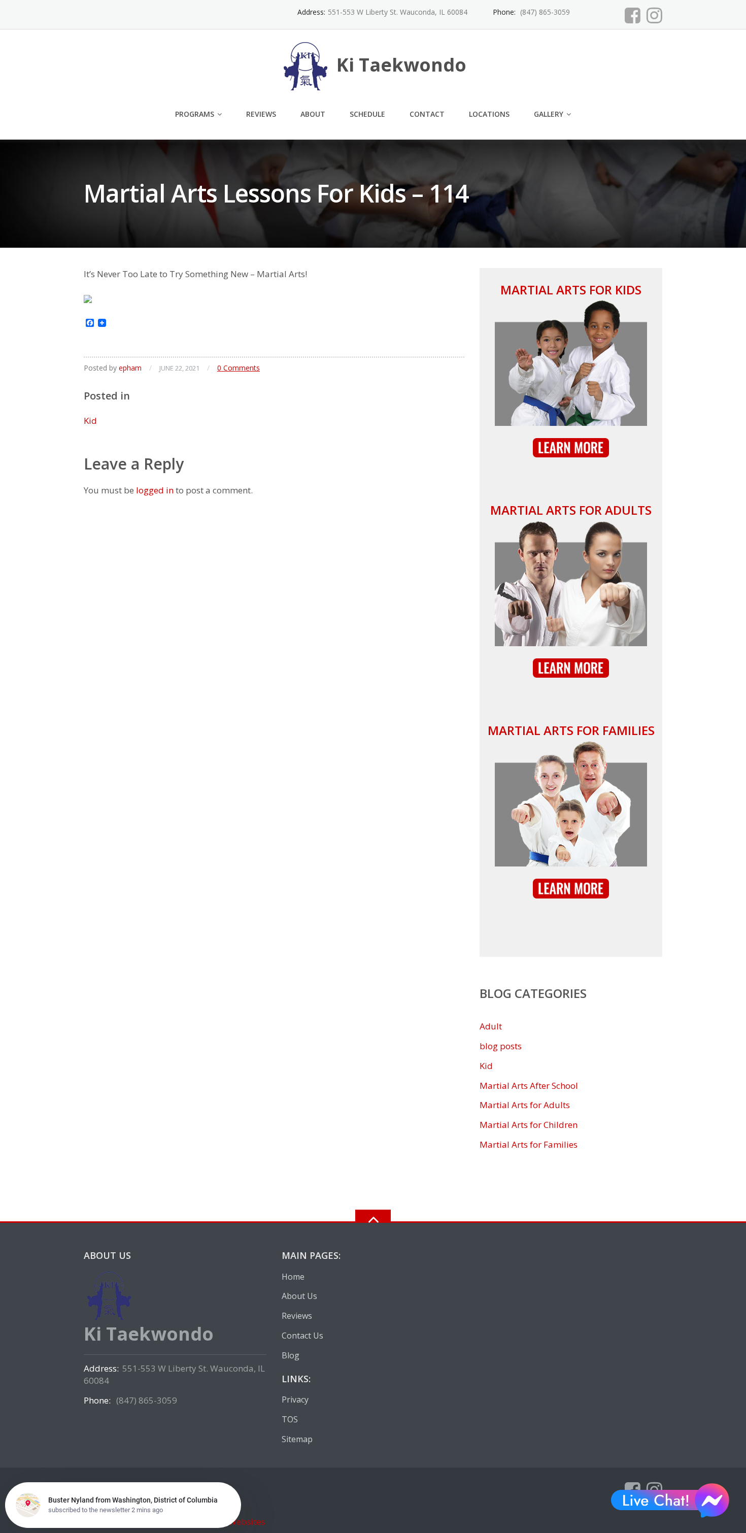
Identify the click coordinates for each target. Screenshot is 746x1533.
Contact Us (302, 1335)
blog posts (501, 1046)
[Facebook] (632, 15)
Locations (489, 114)
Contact (427, 114)
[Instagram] (654, 15)
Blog (290, 1355)
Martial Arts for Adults (571, 510)
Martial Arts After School (529, 1085)
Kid (90, 420)
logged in (155, 490)
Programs (194, 114)
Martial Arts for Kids (570, 289)
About (312, 114)
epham (130, 368)
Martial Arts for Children (529, 1124)
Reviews (261, 114)
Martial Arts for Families (571, 730)
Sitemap (297, 1439)
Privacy (295, 1399)
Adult (491, 1026)
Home (293, 1276)
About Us (299, 1296)
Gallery (548, 114)
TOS (290, 1419)
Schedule (367, 114)
